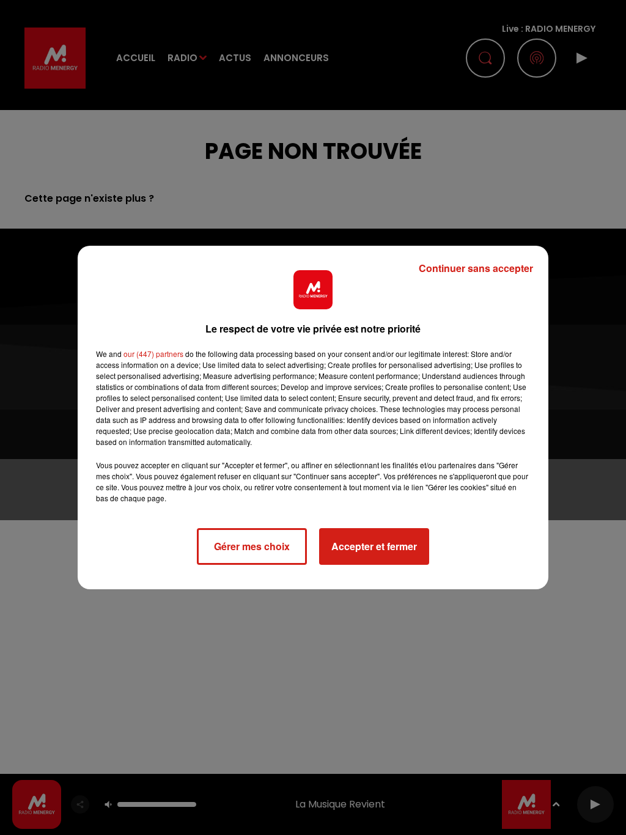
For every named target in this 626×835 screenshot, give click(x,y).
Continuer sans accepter (476, 268)
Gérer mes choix (252, 546)
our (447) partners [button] (153, 353)
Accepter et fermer (374, 546)
